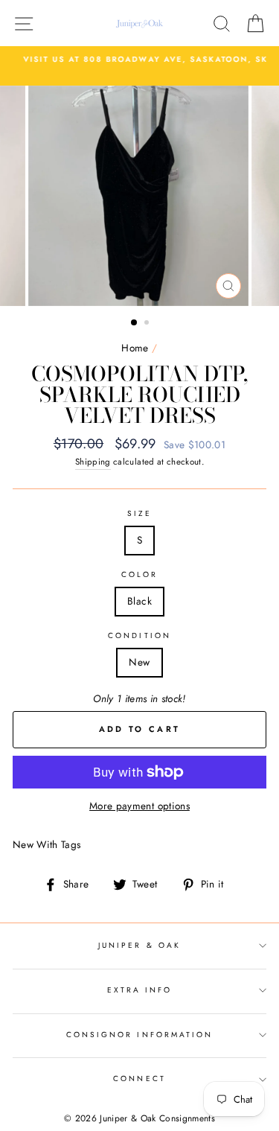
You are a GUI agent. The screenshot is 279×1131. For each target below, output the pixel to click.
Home (134, 347)
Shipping (93, 462)
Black (139, 600)
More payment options (139, 805)
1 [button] (134, 323)
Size (139, 513)
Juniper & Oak (139, 945)
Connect (139, 1078)
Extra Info (140, 989)
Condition (139, 635)
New (139, 661)
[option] (139, 60)
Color (139, 574)
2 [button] (148, 324)
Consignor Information (139, 1034)
